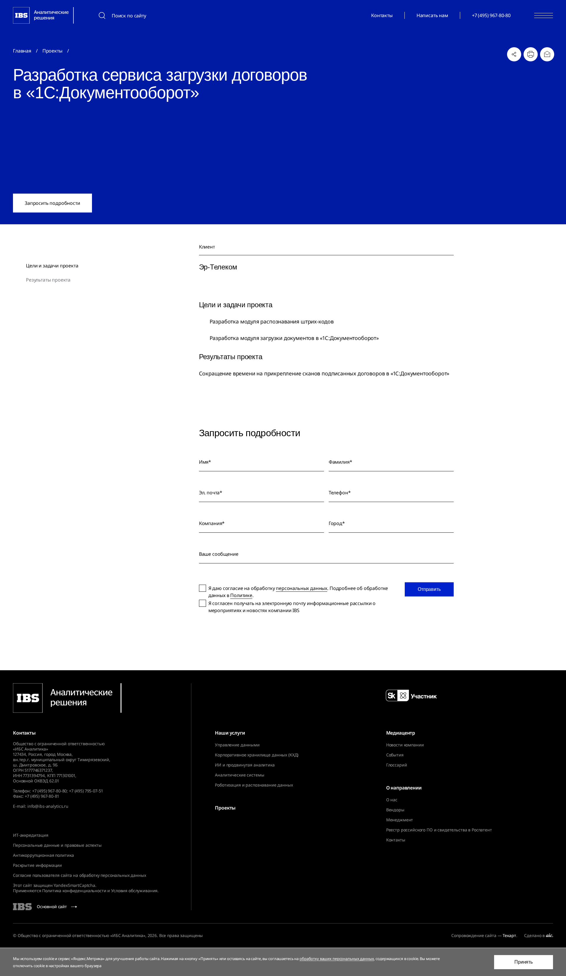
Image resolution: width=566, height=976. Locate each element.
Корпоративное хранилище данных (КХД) (256, 755)
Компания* (212, 523)
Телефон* (340, 492)
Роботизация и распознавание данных (254, 785)
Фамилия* (340, 462)
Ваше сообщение (218, 554)
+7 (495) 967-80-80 (491, 15)
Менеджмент (399, 820)
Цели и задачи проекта (52, 265)
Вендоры (395, 809)
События (395, 755)
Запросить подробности (52, 203)
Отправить (429, 589)
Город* (337, 523)
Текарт (509, 935)
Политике (241, 595)
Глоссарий (396, 765)
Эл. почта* (210, 492)
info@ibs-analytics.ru (47, 806)
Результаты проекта (48, 280)
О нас (391, 799)
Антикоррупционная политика (43, 855)
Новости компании (405, 745)
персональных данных (301, 588)
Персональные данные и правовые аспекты (57, 845)
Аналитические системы (239, 775)
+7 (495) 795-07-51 (86, 791)
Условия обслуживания (134, 890)
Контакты (382, 15)
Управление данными (237, 745)
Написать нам (432, 15)
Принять (523, 961)
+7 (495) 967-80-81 (42, 796)
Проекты (52, 51)
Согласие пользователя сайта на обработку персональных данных (79, 875)
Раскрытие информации (37, 865)
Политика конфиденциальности (74, 890)
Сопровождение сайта (473, 935)
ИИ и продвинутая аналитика (244, 765)
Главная (22, 51)
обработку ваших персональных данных (337, 958)
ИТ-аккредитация (30, 835)
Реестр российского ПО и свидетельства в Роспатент (439, 830)
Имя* (205, 462)
